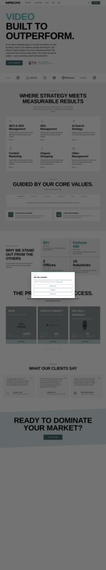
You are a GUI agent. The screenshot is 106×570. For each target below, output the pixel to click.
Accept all (53, 293)
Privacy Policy (59, 281)
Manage (53, 290)
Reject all (53, 286)
